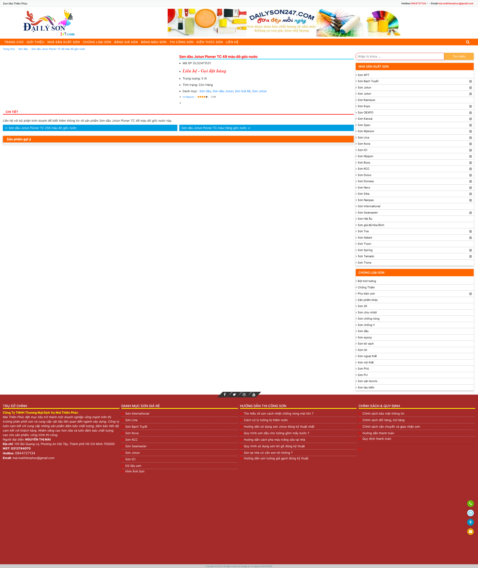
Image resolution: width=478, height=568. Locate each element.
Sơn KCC (364, 168)
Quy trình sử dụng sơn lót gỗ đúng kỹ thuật (274, 446)
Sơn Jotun (259, 91)
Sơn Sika (363, 193)
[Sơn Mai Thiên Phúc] (48, 23)
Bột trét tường (367, 281)
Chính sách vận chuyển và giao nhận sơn (391, 426)
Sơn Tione (364, 262)
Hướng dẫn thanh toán (378, 433)
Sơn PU (363, 375)
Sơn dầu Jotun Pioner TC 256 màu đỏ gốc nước (43, 128)
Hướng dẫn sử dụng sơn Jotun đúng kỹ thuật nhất (279, 426)
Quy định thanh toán (376, 439)
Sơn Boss (364, 162)
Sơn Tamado (366, 256)
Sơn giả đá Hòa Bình (371, 225)
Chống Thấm (366, 287)
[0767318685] (470, 504)
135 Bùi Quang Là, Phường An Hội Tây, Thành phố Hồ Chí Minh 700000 (64, 444)
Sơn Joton (364, 93)
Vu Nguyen (188, 96)
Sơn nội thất (366, 362)
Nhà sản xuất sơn (63, 42)
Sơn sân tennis (367, 381)
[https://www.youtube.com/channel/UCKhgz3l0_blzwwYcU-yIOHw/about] (253, 394)
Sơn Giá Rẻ (243, 91)
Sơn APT (363, 75)
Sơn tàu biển (366, 387)
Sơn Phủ (363, 368)
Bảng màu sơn (154, 42)
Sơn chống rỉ (366, 325)
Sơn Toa (363, 231)
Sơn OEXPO (365, 112)
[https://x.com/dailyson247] (234, 394)
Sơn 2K (362, 306)
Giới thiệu (35, 42)
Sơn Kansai (365, 118)
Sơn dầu (205, 91)
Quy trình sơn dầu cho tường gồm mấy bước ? (276, 433)
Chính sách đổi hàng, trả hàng (383, 420)
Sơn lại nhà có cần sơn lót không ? (268, 453)
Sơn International (369, 206)
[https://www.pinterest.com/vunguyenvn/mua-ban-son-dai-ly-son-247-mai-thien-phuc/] (244, 394)
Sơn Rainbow (366, 100)
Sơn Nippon (365, 156)
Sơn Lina (363, 137)
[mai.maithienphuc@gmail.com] (470, 532)
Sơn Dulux (364, 175)
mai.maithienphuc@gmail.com (456, 3)
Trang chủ (14, 42)
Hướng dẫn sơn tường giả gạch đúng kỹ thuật (276, 458)
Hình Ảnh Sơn (134, 471)
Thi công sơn (182, 42)
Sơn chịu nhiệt (367, 312)
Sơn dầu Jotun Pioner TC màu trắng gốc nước (214, 128)
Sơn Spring (365, 250)
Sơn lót (362, 350)
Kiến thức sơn (210, 42)
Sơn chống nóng (368, 318)
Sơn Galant (365, 237)
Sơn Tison (364, 243)
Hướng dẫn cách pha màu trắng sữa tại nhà (274, 439)
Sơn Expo (364, 106)
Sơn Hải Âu (365, 218)
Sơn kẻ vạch (366, 343)
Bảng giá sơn (126, 42)
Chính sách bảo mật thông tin (383, 413)
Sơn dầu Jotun (223, 91)
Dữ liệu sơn (133, 466)
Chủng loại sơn (97, 42)
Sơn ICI (362, 150)
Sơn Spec (364, 125)
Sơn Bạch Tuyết (368, 81)
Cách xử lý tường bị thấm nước (266, 420)
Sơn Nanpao (366, 200)
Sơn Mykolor (366, 131)
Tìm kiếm (459, 56)
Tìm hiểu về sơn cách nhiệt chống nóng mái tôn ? (278, 413)
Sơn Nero (364, 187)
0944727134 (418, 3)
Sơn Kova (364, 143)
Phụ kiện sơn (366, 293)
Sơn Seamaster (368, 212)
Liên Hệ (232, 42)
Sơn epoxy (365, 337)
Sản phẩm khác (368, 300)
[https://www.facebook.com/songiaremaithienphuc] (224, 394)
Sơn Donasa (366, 181)
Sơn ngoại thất (367, 356)
